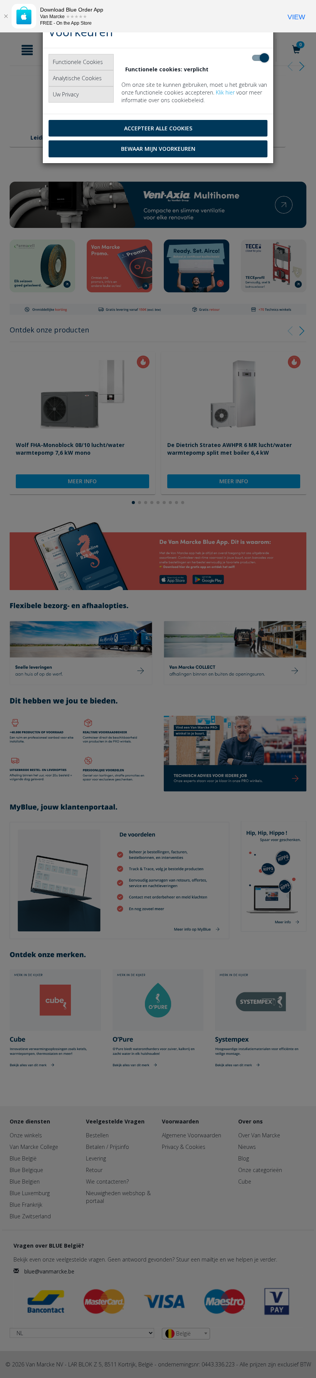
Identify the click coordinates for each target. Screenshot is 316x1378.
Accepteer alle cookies (158, 128)
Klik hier (225, 92)
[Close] (5, 16)
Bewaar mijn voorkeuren (158, 148)
